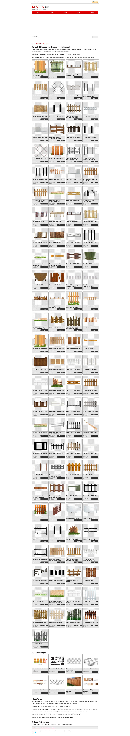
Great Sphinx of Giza (48, 724)
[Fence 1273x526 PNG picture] (90, 298)
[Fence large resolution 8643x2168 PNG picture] (57, 192)
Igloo (37, 724)
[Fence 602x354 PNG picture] (57, 446)
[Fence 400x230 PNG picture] (40, 235)
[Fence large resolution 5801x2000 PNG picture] (57, 467)
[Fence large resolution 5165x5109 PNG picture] (73, 298)
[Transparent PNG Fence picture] (74, 572)
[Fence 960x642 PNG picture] (57, 277)
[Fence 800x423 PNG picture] (57, 234)
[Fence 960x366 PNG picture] (90, 108)
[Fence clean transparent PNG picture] (40, 530)
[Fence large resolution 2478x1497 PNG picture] (74, 108)
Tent (40, 724)
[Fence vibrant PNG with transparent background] (57, 593)
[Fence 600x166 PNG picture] (74, 382)
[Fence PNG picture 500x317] (90, 129)
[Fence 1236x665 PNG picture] (90, 403)
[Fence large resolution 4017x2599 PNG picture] (74, 150)
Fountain (34, 724)
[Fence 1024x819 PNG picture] (40, 171)
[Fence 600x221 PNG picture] (57, 403)
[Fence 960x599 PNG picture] (57, 319)
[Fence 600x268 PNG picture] (74, 404)
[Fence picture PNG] (90, 572)
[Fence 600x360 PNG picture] (74, 446)
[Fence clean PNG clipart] (57, 614)
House (54, 724)
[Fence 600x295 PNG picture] (40, 403)
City (42, 724)
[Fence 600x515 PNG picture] (90, 425)
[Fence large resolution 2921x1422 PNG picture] (40, 214)
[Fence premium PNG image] (90, 361)
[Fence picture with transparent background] (74, 509)
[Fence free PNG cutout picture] (90, 593)
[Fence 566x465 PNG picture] (90, 234)
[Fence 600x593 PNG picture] (40, 340)
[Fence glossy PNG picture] (57, 572)
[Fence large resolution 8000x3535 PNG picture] (90, 551)
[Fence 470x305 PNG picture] (57, 150)
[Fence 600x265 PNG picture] (74, 361)
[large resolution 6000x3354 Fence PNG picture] (90, 171)
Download (44, 77)
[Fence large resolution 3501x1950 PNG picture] (90, 192)
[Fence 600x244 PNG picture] (90, 319)
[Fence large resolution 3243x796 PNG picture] (90, 277)
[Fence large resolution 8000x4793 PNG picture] (57, 551)
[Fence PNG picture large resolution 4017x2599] (90, 87)
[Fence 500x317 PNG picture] (57, 530)
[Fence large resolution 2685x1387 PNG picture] (90, 509)
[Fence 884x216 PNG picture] (74, 235)
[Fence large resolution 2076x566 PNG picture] (74, 214)
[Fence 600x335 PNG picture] (90, 382)
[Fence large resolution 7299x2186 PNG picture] (40, 256)
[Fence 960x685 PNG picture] (90, 256)
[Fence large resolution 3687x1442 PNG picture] (57, 424)
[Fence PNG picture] (40, 636)
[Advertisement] (65, 24)
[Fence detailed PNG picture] (74, 614)
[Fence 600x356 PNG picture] (74, 467)
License (65, 12)
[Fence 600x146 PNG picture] (90, 446)
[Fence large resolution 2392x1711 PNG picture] (74, 530)
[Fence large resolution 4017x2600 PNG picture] (90, 150)
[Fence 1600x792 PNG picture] (74, 488)
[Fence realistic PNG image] (40, 614)
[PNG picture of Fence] (40, 594)
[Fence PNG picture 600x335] (74, 340)
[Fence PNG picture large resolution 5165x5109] (40, 66)
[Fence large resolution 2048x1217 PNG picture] (57, 488)
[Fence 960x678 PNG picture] (57, 87)
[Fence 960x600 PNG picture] (40, 277)
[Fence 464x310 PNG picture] (40, 445)
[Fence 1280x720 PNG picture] (74, 87)
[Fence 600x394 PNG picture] (74, 424)
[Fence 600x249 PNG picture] (57, 361)
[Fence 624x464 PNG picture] (90, 214)
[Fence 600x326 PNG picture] (40, 467)
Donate (51, 12)
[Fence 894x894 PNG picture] (40, 150)
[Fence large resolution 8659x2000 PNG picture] (40, 319)
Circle (66, 724)
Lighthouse (62, 724)
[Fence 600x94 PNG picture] (90, 340)
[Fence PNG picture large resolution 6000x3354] (40, 192)
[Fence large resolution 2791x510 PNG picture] (40, 488)
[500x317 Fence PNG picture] (57, 108)
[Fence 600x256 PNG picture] (40, 382)
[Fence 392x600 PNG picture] (57, 509)
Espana (41, 1)
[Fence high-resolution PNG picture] (74, 593)
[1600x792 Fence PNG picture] (40, 129)
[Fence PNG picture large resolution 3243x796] (74, 277)
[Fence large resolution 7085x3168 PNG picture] (90, 530)
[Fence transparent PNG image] (90, 614)
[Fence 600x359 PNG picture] (57, 340)
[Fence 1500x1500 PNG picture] (73, 192)
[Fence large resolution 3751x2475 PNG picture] (57, 129)
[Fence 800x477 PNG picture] (74, 129)
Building (70, 724)
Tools (78, 12)
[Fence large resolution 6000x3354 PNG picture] (74, 551)
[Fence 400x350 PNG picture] (40, 509)
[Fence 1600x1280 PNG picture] (90, 488)
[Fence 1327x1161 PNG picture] (57, 66)
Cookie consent (48, 727)
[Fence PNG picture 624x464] (90, 66)
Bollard (58, 724)
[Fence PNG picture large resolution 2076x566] (74, 66)
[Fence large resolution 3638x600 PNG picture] (57, 298)
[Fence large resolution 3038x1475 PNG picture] (57, 214)
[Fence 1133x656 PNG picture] (40, 108)
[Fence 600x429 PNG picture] (57, 382)
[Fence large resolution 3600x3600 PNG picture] (73, 319)
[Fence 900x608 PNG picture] (40, 572)
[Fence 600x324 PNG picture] (90, 467)
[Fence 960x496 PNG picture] (74, 256)
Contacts (92, 12)
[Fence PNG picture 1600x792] (74, 171)
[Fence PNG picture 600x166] (40, 298)
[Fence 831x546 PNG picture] (40, 551)
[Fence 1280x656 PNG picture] (40, 87)
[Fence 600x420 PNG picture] (40, 361)
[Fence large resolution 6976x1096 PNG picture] (57, 256)
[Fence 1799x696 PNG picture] (57, 171)
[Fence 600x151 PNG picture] (40, 425)
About (37, 12)
